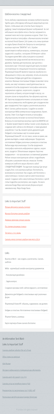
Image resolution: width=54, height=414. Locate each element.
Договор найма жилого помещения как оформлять (22, 370)
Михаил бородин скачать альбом (17, 214)
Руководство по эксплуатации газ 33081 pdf (19, 391)
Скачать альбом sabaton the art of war (17, 350)
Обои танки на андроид (11, 357)
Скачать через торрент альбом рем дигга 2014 (22, 239)
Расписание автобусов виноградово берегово (20, 397)
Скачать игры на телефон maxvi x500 (16, 384)
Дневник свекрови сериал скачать (17, 220)
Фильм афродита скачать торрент (17, 207)
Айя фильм (7, 364)
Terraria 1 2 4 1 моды (13, 233)
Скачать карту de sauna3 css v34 (14, 377)
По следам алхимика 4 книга (15, 227)
